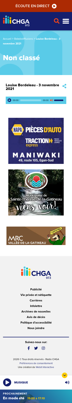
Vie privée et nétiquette (36, 295)
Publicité (36, 289)
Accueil (7, 38)
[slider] (59, 100)
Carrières (36, 300)
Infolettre (36, 306)
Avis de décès (36, 317)
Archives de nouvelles (36, 311)
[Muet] (51, 100)
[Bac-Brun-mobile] (36, 236)
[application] (36, 100)
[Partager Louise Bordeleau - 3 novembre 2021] (64, 86)
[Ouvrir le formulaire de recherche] (56, 21)
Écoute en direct (33, 6)
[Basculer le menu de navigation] (66, 21)
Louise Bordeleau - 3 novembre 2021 (32, 87)
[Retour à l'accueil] (27, 21)
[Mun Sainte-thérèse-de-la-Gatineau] (36, 192)
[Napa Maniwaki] (36, 141)
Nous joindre (36, 328)
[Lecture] (9, 100)
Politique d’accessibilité (36, 322)
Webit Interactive (45, 367)
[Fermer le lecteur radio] (64, 375)
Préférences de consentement (36, 363)
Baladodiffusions (23, 38)
